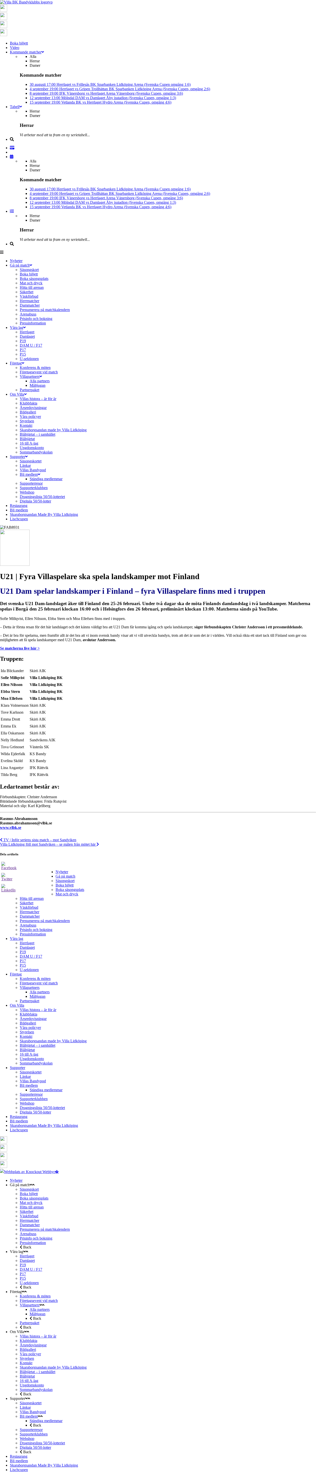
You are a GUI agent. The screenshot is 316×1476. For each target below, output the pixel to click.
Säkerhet (26, 903)
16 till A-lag (29, 1054)
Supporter (17, 1068)
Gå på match (65, 876)
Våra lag (16, 938)
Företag (16, 974)
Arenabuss (28, 925)
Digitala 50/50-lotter (35, 1112)
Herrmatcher (29, 912)
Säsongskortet (30, 1072)
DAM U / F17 (31, 956)
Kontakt (26, 1036)
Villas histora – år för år (38, 1010)
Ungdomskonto (32, 1059)
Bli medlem (29, 1085)
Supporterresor (31, 1094)
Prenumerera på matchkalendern (45, 921)
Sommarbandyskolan (36, 1063)
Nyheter (62, 872)
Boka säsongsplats (70, 889)
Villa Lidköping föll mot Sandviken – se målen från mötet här (48, 844)
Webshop (27, 1103)
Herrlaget (27, 943)
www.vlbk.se (10, 827)
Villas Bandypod (33, 1081)
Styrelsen (27, 1032)
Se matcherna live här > (20, 648)
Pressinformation (33, 934)
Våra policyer (30, 1027)
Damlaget (27, 947)
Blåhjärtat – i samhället (37, 1045)
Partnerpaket (29, 1001)
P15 (23, 965)
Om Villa (17, 1005)
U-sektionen (29, 970)
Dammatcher (30, 916)
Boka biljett (65, 885)
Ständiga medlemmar (46, 1090)
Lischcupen (19, 1130)
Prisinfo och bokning (36, 930)
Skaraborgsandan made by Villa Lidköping (53, 1041)
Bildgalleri (28, 1023)
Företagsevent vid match (39, 983)
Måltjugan (37, 996)
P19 (23, 952)
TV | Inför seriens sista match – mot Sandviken (39, 840)
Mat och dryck (67, 894)
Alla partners (40, 992)
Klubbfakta (28, 1014)
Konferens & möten (35, 978)
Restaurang (18, 1116)
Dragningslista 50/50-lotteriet (42, 1108)
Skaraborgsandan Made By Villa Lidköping (44, 1125)
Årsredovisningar (33, 1019)
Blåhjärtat (27, 1050)
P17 (23, 961)
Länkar (25, 1076)
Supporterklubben (34, 1099)
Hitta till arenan (32, 898)
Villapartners (30, 987)
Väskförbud (29, 907)
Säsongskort (65, 881)
